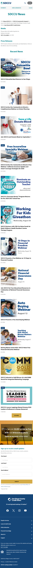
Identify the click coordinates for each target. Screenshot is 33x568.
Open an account (11, 436)
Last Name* (4, 463)
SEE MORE (16, 415)
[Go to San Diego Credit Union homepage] (16, 499)
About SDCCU (7, 21)
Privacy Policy (25, 484)
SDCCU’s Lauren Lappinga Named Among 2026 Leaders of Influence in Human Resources (16, 408)
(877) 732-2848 (5, 35)
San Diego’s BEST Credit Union (12, 25)
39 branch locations (20, 433)
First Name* (4, 456)
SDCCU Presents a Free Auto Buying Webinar (15, 320)
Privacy (2, 561)
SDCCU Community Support (20, 21)
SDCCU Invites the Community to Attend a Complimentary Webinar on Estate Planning (15, 108)
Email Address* (4, 470)
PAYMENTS (3, 7)
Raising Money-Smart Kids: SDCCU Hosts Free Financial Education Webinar (15, 348)
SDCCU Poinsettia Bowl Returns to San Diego (15, 79)
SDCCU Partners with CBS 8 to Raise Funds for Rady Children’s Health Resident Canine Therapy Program (15, 228)
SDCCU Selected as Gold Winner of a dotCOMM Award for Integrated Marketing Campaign (16, 378)
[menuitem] (16, 520)
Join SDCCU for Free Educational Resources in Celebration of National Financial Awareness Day (15, 290)
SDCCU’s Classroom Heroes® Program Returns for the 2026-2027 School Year (15, 197)
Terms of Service (4, 486)
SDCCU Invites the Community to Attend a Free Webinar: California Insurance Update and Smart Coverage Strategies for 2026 (16, 166)
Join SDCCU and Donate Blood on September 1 (16, 137)
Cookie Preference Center (11, 561)
